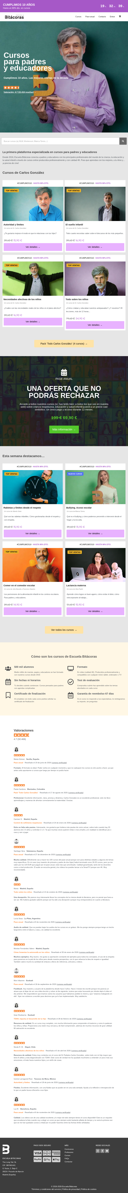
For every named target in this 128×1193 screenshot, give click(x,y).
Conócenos (69, 1149)
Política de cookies (88, 1189)
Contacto (102, 17)
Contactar (68, 1162)
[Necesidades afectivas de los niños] (32, 279)
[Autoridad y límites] (32, 204)
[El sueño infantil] (95, 204)
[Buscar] (123, 141)
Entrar (112, 17)
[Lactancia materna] (95, 565)
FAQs (67, 1159)
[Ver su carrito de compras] (120, 16)
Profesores (69, 1152)
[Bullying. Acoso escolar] (95, 487)
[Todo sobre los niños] (95, 279)
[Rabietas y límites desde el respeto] (32, 487)
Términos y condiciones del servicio (46, 1189)
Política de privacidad (71, 1189)
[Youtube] (107, 1151)
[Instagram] (98, 1151)
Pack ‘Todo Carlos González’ (26, 793)
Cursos (78, 17)
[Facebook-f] (102, 1151)
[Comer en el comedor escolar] (32, 565)
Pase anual (89, 17)
